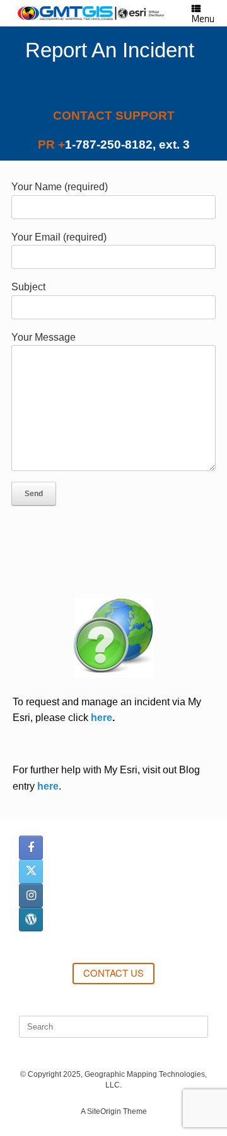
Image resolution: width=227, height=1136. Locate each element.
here (101, 717)
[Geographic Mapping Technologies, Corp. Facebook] (31, 848)
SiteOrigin (104, 1111)
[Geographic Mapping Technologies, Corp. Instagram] (31, 895)
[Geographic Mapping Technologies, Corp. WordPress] (31, 919)
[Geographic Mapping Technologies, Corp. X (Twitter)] (31, 871)
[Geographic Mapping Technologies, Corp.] (91, 13)
